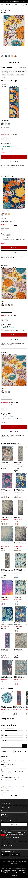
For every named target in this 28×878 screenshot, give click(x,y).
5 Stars (2, 730)
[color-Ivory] (15, 470)
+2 (8, 497)
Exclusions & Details (10, 837)
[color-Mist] (15, 684)
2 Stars (2, 737)
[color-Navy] (17, 470)
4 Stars (3, 733)
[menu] (2, 4)
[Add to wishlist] (25, 88)
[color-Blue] (2, 497)
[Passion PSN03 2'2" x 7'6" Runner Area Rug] (7, 640)
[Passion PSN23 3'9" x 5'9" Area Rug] (7, 453)
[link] (7, 465)
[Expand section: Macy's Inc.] (14, 814)
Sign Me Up (14, 824)
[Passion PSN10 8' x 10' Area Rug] (7, 533)
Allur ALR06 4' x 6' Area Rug (7, 176)
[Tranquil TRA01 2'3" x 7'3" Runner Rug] (20, 453)
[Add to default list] (12, 447)
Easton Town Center (20, 239)
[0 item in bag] (26, 5)
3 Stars (2, 735)
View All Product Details (6, 130)
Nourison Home (5, 8)
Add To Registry (14, 161)
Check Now (16, 837)
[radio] (15, 470)
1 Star (2, 740)
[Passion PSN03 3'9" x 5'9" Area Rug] (7, 480)
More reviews (14, 795)
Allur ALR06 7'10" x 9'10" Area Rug (9, 354)
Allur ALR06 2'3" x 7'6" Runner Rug (9, 86)
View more (4, 77)
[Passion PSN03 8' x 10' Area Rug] (20, 667)
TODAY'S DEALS (4, 1)
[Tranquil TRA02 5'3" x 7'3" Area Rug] (20, 587)
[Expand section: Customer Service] (14, 803)
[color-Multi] (4, 524)
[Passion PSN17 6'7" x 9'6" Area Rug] (20, 614)
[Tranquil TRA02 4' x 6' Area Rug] (20, 560)
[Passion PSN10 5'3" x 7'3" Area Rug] (20, 533)
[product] (14, 102)
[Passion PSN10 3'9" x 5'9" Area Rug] (7, 507)
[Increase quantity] (8, 139)
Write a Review (24, 725)
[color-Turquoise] (17, 577)
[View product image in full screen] (3, 44)
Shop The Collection (14, 62)
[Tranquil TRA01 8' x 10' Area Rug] (20, 640)
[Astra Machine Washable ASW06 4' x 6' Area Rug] (7, 667)
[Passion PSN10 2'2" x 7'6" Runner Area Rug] (20, 507)
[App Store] (5, 854)
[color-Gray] (6, 497)
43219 (9, 143)
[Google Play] (15, 854)
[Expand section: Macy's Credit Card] (14, 807)
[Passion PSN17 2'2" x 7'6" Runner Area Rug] (7, 560)
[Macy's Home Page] (7, 5)
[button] (14, 32)
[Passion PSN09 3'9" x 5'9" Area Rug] (7, 587)
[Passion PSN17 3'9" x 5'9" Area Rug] (20, 480)
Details (15, 134)
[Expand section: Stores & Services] (14, 811)
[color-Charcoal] (17, 497)
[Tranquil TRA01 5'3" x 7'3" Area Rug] (7, 614)
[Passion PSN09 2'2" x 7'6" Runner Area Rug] (19, 698)
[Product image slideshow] (14, 32)
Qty (5, 137)
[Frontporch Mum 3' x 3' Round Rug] (7, 698)
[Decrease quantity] (2, 139)
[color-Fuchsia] (4, 497)
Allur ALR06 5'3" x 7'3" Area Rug (8, 267)
